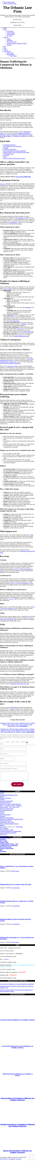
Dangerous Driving (5, 802)
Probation (3, 839)
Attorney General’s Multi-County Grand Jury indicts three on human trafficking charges (16, 990)
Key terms (6, 155)
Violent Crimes (4, 842)
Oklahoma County (5, 723)
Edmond (32, 729)
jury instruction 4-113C (14, 222)
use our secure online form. (23, 176)
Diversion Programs (6, 847)
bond (31, 535)
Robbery (2, 825)
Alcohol (2, 790)
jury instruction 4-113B (21, 218)
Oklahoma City (5, 729)
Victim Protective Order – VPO (9, 844)
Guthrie (32, 730)
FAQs (5, 157)
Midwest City (11, 732)
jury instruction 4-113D (26, 583)
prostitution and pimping (23, 133)
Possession (7, 805)
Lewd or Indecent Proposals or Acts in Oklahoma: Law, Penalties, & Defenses (17, 1046)
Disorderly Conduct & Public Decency (10, 804)
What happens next (8, 154)
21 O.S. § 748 (4, 184)
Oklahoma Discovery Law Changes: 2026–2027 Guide (15, 884)
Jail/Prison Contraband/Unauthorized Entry (11, 819)
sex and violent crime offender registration (16, 362)
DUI (10, 807)
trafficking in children (20, 136)
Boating (2, 796)
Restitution (3, 851)
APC (17, 807)
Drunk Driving (4, 807)
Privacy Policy (4, 1159)
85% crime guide (14, 321)
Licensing (18, 1159)
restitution (28, 307)
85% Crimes (3, 841)
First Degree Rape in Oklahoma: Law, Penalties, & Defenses (17, 1020)
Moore (17, 729)
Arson (1, 793)
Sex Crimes (3, 826)
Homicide (2, 816)
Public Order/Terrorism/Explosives (9, 823)
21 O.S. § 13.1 (14, 316)
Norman (21, 729)
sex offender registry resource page (16, 361)
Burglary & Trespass (5, 798)
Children (2, 799)
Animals (2, 792)
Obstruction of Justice (6, 820)
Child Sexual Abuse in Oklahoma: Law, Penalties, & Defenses (18, 1074)
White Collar (3, 834)
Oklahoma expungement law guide (19, 683)
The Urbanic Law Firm (17, 9)
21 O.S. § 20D (7, 288)
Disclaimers (12, 1159)
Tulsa (2, 732)
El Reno (8, 730)
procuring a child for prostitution (8, 134)
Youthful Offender (5, 838)
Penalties (5, 148)
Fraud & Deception (5, 814)
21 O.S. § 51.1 (19, 334)
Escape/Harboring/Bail (6, 810)
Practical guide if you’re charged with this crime (16, 152)
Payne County (15, 723)
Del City (26, 729)
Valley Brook (25, 730)
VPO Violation (4, 828)
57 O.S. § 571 (20, 328)
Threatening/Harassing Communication (10, 831)
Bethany (18, 732)
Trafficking (18, 805)
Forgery (2, 813)
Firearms (2, 811)
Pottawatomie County (13, 726)
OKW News (14, 707)
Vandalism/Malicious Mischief (8, 832)
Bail (1, 850)
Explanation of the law (9, 145)
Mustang (3, 730)
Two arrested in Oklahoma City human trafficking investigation (17, 984)
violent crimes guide (28, 331)
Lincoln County (28, 724)
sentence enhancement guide (21, 336)
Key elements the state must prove (12, 146)
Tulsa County (10, 724)
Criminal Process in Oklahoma (9, 845)
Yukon (6, 732)
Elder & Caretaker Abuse (7, 808)
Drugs (1, 805)
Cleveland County (24, 723)
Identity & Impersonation (6, 817)
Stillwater (11, 729)
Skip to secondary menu (9, 3)
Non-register (19, 826)
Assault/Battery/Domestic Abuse (8, 795)
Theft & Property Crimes (6, 829)
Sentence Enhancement (6, 848)
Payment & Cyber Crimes (7, 822)
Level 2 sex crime (12, 366)
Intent (13, 805)
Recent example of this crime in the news (14, 158)
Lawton (13, 730)
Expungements (4, 836)
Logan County (19, 724)
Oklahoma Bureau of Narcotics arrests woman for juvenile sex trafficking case (16, 986)
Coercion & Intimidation (6, 801)
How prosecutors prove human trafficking (14, 151)
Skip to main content (8, 2)
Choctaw (23, 732)
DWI (14, 807)
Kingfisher (18, 730)
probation (24, 324)
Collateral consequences (9, 149)
